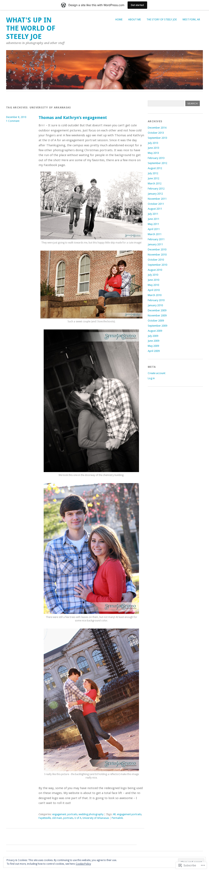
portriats (68, 818)
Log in (151, 378)
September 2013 (157, 137)
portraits (72, 814)
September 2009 (157, 325)
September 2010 (157, 264)
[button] (91, 205)
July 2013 (153, 142)
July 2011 (153, 213)
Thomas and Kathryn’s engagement (73, 117)
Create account (156, 373)
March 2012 (154, 183)
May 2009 (153, 345)
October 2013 (156, 132)
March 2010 (154, 295)
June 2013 (153, 147)
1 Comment (12, 121)
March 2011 (154, 234)
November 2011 (157, 198)
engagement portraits (129, 814)
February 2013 (156, 158)
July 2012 (153, 173)
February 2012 (156, 188)
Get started (137, 5)
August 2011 (155, 208)
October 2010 (156, 259)
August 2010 (155, 269)
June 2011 (153, 218)
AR (114, 814)
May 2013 (153, 152)
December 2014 (157, 127)
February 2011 (156, 239)
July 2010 (153, 274)
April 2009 (154, 350)
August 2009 (155, 330)
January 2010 (155, 305)
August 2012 (155, 168)
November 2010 (157, 254)
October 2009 (156, 320)
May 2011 (153, 224)
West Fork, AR (191, 19)
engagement (59, 814)
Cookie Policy (83, 863)
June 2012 (153, 178)
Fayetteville (45, 818)
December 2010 (157, 249)
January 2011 (155, 244)
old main (57, 818)
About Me (134, 19)
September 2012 (157, 163)
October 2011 (156, 203)
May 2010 (153, 284)
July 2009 (153, 335)
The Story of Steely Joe (162, 19)
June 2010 (153, 279)
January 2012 (155, 193)
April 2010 (154, 290)
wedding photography (91, 814)
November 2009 (157, 315)
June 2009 (153, 340)
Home (118, 19)
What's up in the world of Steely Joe (30, 28)
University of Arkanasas (95, 818)
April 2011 (154, 229)
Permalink (117, 818)
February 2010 (156, 300)
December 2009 (157, 310)
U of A (77, 818)
